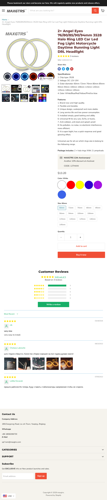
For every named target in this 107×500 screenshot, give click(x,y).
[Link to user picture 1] (10, 363)
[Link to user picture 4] (52, 363)
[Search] (95, 11)
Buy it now (81, 254)
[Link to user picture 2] (24, 363)
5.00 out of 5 (60, 277)
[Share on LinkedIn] (67, 68)
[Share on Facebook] (59, 68)
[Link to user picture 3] (38, 363)
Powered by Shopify (53, 495)
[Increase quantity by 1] (80, 237)
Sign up (41, 476)
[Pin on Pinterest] (71, 68)
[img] (10, 321)
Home (4, 20)
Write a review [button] (53, 304)
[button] (64, 56)
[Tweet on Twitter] (63, 68)
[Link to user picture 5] (66, 363)
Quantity (61, 232)
